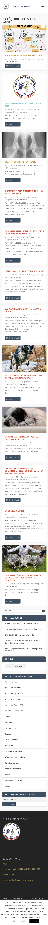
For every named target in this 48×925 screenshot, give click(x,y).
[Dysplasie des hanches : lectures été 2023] (24, 86)
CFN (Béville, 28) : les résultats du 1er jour (21, 635)
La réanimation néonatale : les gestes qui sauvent (22, 438)
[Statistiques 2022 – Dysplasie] (24, 145)
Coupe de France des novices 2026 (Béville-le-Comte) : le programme (23, 642)
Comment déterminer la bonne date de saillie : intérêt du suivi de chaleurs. (24, 578)
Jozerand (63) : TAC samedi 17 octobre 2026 (22, 623)
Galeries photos (11, 740)
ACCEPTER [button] (34, 921)
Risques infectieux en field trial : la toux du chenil (24, 192)
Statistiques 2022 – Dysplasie (20, 162)
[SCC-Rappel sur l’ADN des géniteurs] (24, 38)
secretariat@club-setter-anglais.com (17, 880)
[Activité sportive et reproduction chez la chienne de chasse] (24, 358)
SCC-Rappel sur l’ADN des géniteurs (23, 55)
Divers (7, 716)
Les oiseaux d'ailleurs (13, 751)
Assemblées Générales (14, 711)
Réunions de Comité (13, 769)
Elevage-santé (38, 59)
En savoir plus (12, 66)
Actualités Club (11, 682)
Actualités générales (26, 59)
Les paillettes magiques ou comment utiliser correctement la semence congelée (24, 471)
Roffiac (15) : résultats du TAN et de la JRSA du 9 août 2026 (23, 650)
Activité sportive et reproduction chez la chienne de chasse (23, 376)
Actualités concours (13, 687)
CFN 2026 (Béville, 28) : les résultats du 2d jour (23, 629)
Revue (33, 197)
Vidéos (7, 786)
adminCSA (10, 110)
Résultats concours (12, 763)
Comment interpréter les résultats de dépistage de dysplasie (24, 232)
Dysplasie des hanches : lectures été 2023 (24, 104)
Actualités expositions (14, 693)
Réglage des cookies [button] (18, 921)
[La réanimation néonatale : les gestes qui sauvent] (24, 420)
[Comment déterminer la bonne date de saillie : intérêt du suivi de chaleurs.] (24, 558)
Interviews (9, 745)
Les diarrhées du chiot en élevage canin (23, 310)
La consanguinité (14, 511)
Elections (8, 722)
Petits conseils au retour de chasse (24, 271)
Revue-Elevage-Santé (37, 584)
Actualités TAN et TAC (32, 110)
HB (8, 59)
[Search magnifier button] (43, 610)
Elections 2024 (10, 728)
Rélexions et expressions (15, 757)
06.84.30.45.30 (8, 874)
